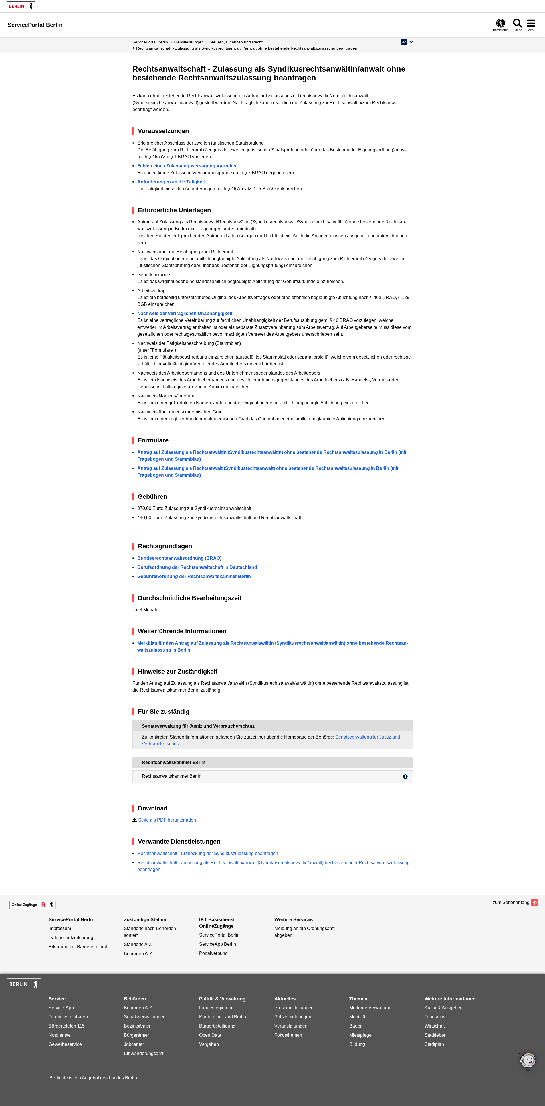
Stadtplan (434, 1044)
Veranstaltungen (291, 1026)
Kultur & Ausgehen (444, 1007)
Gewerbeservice (65, 1044)
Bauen (356, 1026)
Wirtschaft (435, 1026)
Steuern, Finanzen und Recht (236, 42)
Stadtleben (436, 1035)
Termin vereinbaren (68, 1016)
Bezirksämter (137, 1026)
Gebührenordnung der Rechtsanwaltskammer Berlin (194, 576)
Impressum (60, 928)
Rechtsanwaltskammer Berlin (171, 776)
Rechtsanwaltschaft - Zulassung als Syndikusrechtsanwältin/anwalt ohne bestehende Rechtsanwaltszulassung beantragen (246, 48)
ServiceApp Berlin (217, 944)
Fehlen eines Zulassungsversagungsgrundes (186, 165)
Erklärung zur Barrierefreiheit (78, 946)
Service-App (61, 1007)
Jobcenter (134, 1044)
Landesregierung (216, 1007)
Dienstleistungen (189, 42)
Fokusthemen (288, 1035)
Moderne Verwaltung (370, 1007)
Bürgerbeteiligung (217, 1026)
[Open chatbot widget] (528, 1062)
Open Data (210, 1035)
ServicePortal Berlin (150, 42)
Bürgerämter (136, 1035)
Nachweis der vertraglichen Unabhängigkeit (184, 313)
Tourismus (435, 1016)
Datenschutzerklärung (71, 937)
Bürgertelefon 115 (67, 1026)
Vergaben (209, 1044)
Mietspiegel (361, 1035)
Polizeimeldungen (292, 1016)
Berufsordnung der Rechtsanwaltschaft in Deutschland (197, 567)
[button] (407, 42)
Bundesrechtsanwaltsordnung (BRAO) (179, 558)
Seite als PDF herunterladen (167, 820)
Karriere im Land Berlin (222, 1016)
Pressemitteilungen (294, 1007)
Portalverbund (213, 953)
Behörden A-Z (138, 953)
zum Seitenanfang (511, 902)
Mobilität (357, 1016)
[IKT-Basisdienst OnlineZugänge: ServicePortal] (32, 905)
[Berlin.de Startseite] (21, 6)
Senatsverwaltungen (145, 1016)
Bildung (357, 1044)
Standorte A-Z (138, 944)
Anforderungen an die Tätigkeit (171, 181)
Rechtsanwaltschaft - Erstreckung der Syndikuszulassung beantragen (207, 853)
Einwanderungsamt (143, 1053)
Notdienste (60, 1035)
